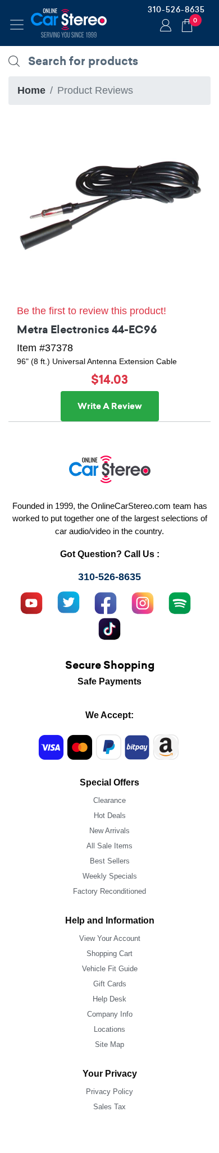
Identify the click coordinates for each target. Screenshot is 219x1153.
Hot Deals (110, 815)
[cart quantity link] (187, 24)
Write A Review (109, 406)
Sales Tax (109, 1107)
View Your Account (109, 938)
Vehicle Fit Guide (110, 968)
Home (31, 90)
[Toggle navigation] (16, 24)
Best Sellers (110, 861)
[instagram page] (143, 602)
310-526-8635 (176, 9)
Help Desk (109, 999)
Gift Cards (109, 984)
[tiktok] (109, 628)
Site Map (109, 1044)
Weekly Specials (110, 876)
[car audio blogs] (180, 602)
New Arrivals (109, 830)
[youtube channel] (31, 602)
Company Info (110, 1014)
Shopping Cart (109, 953)
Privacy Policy (109, 1091)
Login (164, 26)
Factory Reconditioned (109, 891)
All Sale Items (109, 846)
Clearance (109, 800)
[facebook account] (105, 602)
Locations (109, 1029)
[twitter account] (68, 602)
